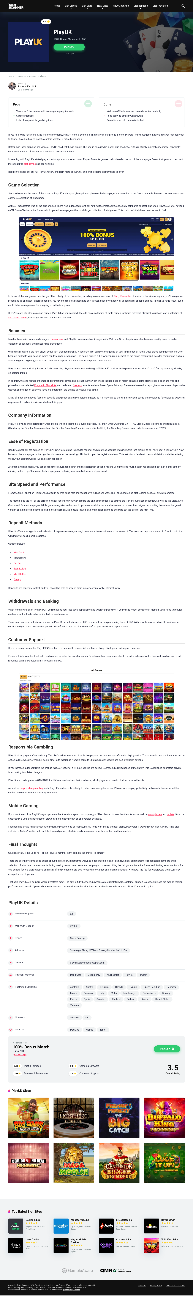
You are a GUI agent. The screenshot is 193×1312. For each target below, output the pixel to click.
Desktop (74, 1029)
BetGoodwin (168, 1220)
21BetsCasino (124, 1220)
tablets (170, 814)
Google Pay (20, 568)
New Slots (102, 5)
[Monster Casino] (61, 1232)
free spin (77, 385)
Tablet (103, 1029)
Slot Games (71, 5)
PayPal (17, 563)
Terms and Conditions (175, 1286)
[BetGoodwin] (151, 1232)
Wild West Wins (170, 1239)
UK (87, 1017)
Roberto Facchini (27, 86)
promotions (57, 339)
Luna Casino (33, 1239)
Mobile (89, 1029)
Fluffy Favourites (122, 296)
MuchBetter (20, 574)
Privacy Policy (156, 1286)
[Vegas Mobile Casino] (61, 1252)
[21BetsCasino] (106, 1232)
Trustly (17, 579)
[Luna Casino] (15, 1252)
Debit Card (75, 974)
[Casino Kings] (15, 1232)
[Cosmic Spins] (106, 1252)
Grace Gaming (77, 938)
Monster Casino (80, 1220)
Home (57, 5)
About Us (142, 1286)
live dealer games (17, 317)
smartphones (155, 814)
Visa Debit (19, 552)
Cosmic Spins (123, 1239)
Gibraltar (74, 1017)
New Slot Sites (121, 5)
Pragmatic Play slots (45, 385)
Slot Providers (160, 5)
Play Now (69, 47)
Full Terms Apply (20, 1055)
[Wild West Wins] (151, 1252)
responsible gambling (31, 788)
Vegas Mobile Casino (78, 1241)
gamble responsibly (71, 1290)
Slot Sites (87, 5)
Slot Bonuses (141, 5)
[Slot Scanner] (16, 5)
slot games (30, 163)
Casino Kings (33, 1220)
